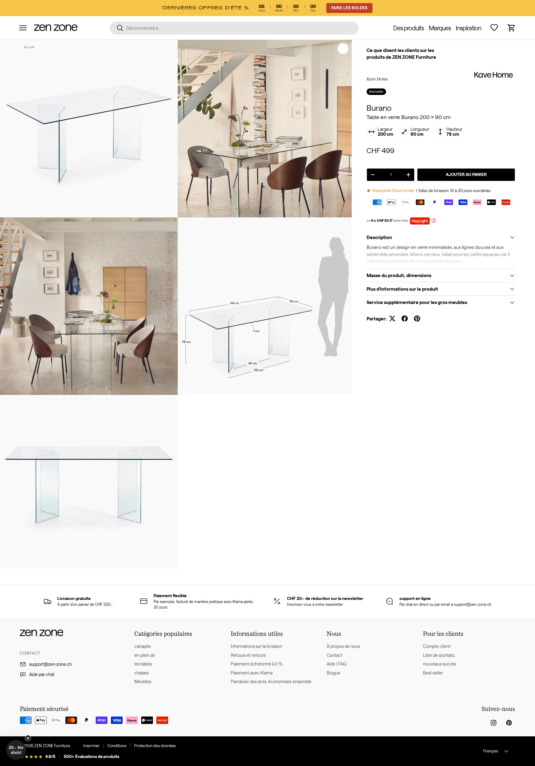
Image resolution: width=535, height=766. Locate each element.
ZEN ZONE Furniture (52, 745)
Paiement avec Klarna (251, 672)
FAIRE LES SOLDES (349, 8)
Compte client (436, 646)
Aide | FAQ (336, 663)
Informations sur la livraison (256, 646)
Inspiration (468, 28)
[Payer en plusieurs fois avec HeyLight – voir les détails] (433, 221)
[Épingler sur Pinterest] (417, 318)
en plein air (144, 655)
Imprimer (91, 745)
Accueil (29, 47)
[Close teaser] (28, 738)
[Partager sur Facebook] (404, 318)
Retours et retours (248, 655)
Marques (440, 28)
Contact (334, 655)
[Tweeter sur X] (392, 318)
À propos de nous (343, 646)
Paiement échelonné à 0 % (256, 663)
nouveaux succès (439, 663)
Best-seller (433, 672)
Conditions (116, 745)
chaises (141, 672)
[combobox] (234, 27)
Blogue (333, 672)
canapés (142, 646)
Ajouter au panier (466, 174)
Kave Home (377, 78)
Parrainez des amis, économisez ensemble (271, 681)
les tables (143, 663)
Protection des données (155, 745)
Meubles (142, 681)
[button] (511, 28)
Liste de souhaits (439, 655)
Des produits (408, 28)
